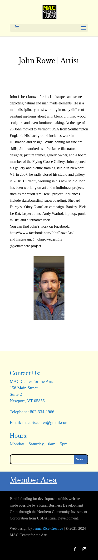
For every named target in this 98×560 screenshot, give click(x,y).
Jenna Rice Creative (48, 528)
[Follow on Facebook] (75, 549)
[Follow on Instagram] (84, 549)
